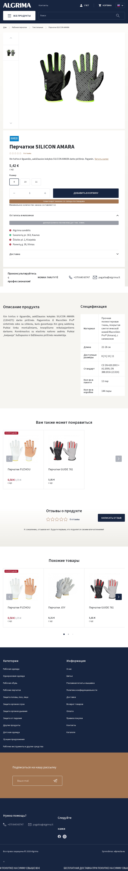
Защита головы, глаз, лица (15, 697)
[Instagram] (65, 836)
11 (36, 181)
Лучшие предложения (14, 739)
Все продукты (22, 16)
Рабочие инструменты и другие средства (23, 746)
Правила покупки (74, 718)
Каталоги (70, 732)
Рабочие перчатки (12, 690)
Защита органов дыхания (15, 711)
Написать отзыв (111, 518)
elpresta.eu (119, 851)
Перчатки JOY (56, 608)
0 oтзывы (27, 153)
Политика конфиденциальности (81, 690)
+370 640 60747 (82, 277)
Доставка (71, 697)
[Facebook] (60, 836)
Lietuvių (121, 9)
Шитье (69, 676)
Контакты (43, 5)
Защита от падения (12, 718)
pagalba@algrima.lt (109, 277)
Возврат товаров (74, 704)
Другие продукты (11, 725)
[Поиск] (118, 16)
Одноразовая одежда (14, 676)
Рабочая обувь (10, 683)
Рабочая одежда (11, 669)
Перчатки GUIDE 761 (60, 469)
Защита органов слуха (14, 704)
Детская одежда (11, 732)
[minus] (14, 193)
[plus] (45, 193)
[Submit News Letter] (56, 781)
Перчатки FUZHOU (19, 469)
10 (25, 181)
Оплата (70, 711)
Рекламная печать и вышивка (80, 683)
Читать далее (101, 159)
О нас (69, 669)
